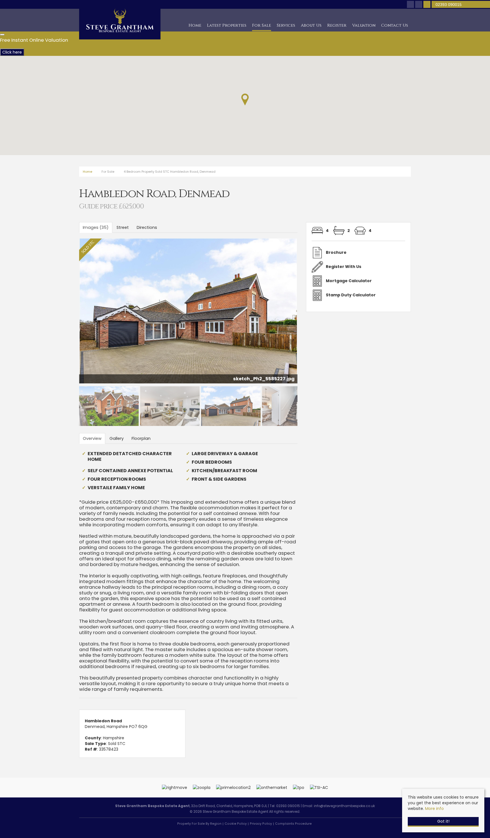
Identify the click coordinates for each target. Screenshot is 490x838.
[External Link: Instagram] (419, 5)
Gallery (116, 438)
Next (308, 313)
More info (434, 808)
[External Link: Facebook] (411, 5)
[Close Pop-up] (2, 34)
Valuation (363, 25)
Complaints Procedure (293, 824)
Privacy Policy (261, 824)
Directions (147, 227)
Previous (70, 313)
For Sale (261, 25)
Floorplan (141, 438)
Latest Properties (226, 25)
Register (337, 25)
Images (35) (96, 227)
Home (195, 25)
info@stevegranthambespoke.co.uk (344, 806)
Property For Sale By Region (199, 824)
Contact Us (394, 25)
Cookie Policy (236, 824)
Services (286, 25)
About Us (311, 25)
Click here (12, 52)
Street (123, 227)
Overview (92, 438)
